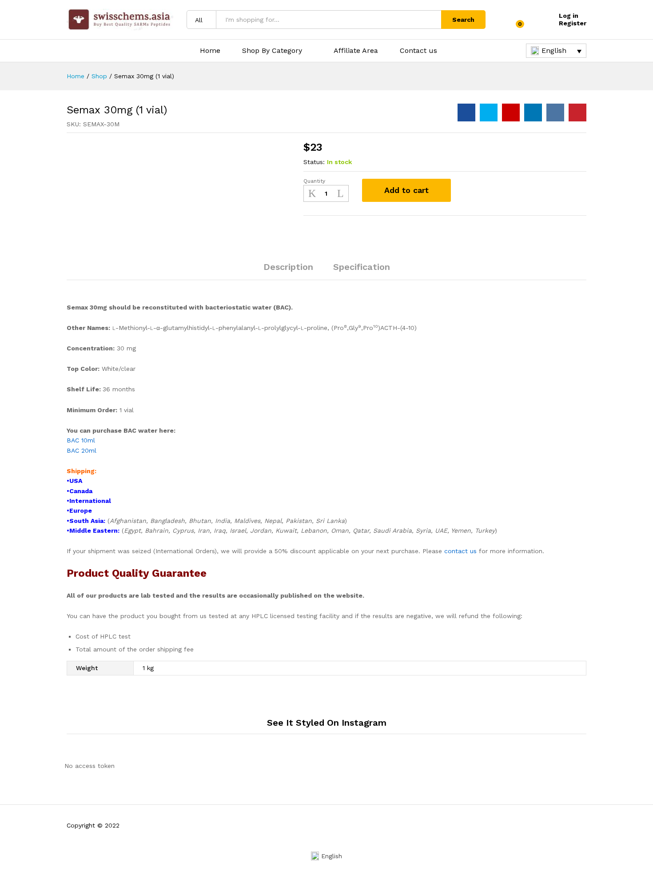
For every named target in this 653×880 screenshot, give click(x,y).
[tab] (288, 270)
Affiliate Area (356, 50)
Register (572, 23)
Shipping (81, 470)
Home (210, 50)
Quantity (314, 181)
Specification (361, 266)
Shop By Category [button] (272, 50)
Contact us (418, 50)
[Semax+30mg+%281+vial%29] (489, 112)
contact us (460, 551)
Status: (314, 161)
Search (463, 19)
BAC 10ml (82, 440)
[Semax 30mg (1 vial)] (466, 112)
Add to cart (406, 190)
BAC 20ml (83, 450)
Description (288, 266)
